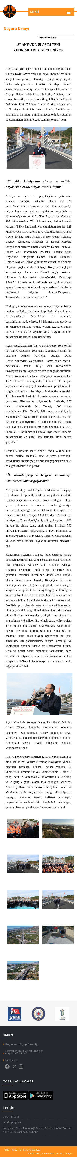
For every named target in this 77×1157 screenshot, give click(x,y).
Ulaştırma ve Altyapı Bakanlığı (21, 1044)
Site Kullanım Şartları (52, 1153)
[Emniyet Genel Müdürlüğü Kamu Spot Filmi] (38, 1013)
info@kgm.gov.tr (12, 1122)
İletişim (68, 1153)
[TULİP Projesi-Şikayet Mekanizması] (62, 1013)
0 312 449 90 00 (11, 1117)
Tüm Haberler (47, 37)
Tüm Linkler (11, 1060)
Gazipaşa (24, 350)
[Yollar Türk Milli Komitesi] (14, 1013)
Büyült (23, 830)
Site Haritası (33, 1153)
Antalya (10, 196)
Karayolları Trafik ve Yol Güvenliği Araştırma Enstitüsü (24, 1052)
